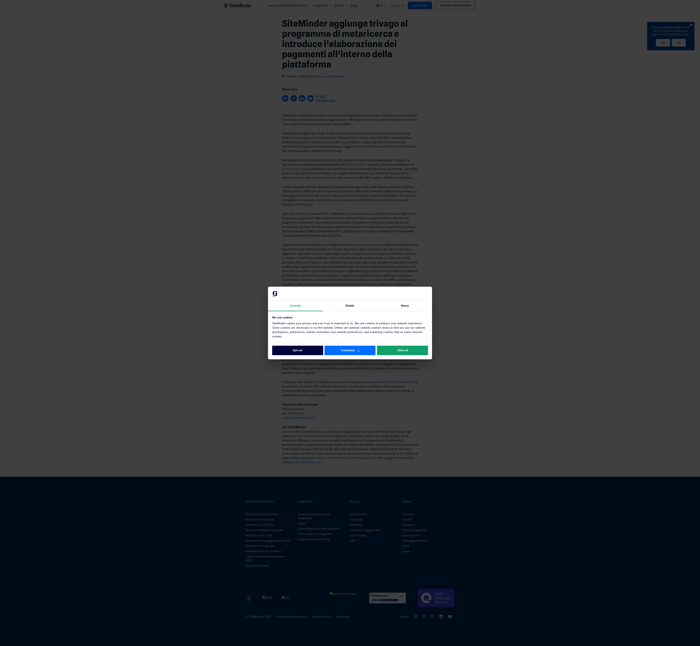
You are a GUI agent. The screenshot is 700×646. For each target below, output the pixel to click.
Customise (348, 350)
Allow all (402, 350)
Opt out (297, 350)
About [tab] (405, 305)
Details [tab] (350, 305)
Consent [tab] (295, 305)
